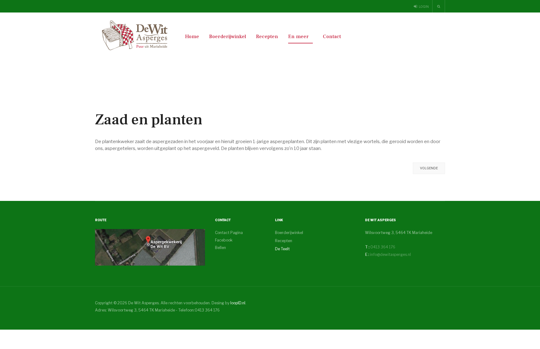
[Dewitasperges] (150, 247)
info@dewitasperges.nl (390, 254)
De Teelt (282, 249)
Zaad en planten (148, 119)
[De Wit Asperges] (135, 35)
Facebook (223, 240)
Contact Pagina (229, 232)
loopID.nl (237, 303)
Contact (332, 36)
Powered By (416, 308)
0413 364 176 (382, 247)
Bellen (220, 247)
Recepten (267, 36)
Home (192, 36)
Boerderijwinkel (227, 36)
